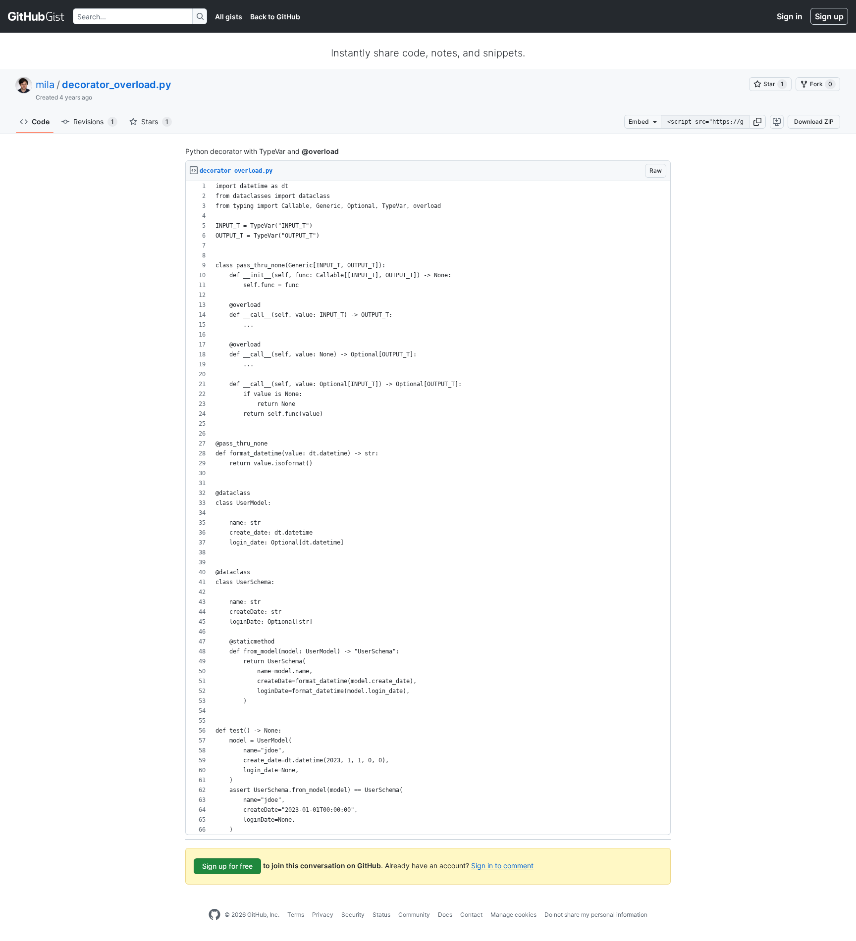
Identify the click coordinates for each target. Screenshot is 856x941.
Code (41, 121)
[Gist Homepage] (36, 16)
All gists (228, 16)
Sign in (789, 16)
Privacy (322, 914)
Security (353, 914)
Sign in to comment (502, 865)
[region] (428, 508)
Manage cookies (513, 914)
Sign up (829, 16)
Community (414, 914)
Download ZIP (814, 121)
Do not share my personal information (595, 914)
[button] (757, 122)
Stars (154, 121)
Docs (445, 914)
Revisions (93, 121)
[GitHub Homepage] (214, 914)
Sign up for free (227, 866)
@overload (320, 151)
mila (45, 85)
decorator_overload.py (116, 85)
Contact (471, 914)
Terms (295, 914)
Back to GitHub (275, 16)
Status (381, 914)
